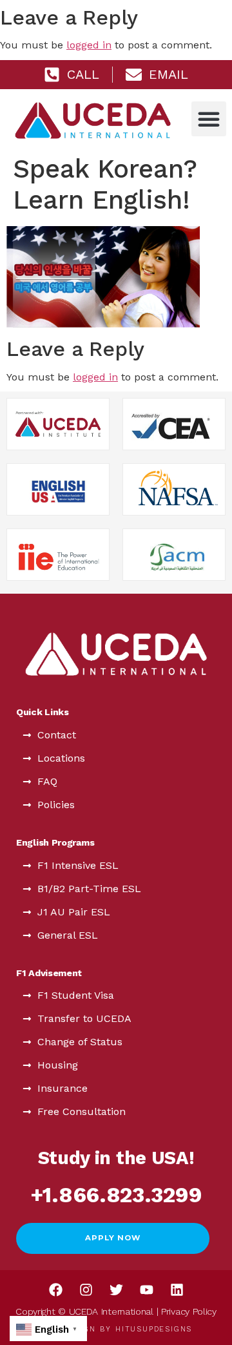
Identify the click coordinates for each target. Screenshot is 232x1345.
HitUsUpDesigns (153, 1329)
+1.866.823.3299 (116, 1194)
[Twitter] (116, 1290)
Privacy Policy (189, 1311)
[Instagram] (85, 1290)
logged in (88, 45)
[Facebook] (55, 1290)
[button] (208, 118)
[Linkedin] (176, 1290)
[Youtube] (146, 1290)
